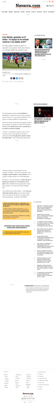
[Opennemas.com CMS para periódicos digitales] (28, 399)
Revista (45, 11)
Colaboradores (18, 374)
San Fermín (4, 11)
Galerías (28, 386)
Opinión (23, 11)
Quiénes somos (42, 372)
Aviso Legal (41, 382)
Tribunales (7, 379)
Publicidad (41, 376)
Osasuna (28, 11)
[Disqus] (39, 312)
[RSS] (31, 396)
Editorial (6, 387)
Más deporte (29, 378)
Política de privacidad (43, 380)
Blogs (17, 376)
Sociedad (6, 381)
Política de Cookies (43, 378)
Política (6, 376)
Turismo (40, 386)
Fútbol (17, 384)
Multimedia (51, 11)
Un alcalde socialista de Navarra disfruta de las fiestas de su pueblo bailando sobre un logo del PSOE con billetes (43, 53)
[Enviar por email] (19, 78)
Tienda (40, 389)
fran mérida (20, 81)
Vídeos (28, 387)
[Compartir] (11, 78)
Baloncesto (18, 385)
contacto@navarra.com (9, 218)
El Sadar (15, 81)
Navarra (11, 11)
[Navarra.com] (28, 5)
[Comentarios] (22, 78)
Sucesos (6, 378)
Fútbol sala (29, 376)
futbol (10, 81)
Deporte (33, 11)
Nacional (39, 11)
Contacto (41, 374)
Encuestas (18, 378)
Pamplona (16, 11)
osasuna (6, 81)
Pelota (17, 387)
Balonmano (29, 374)
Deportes (17, 382)
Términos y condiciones (42, 286)
